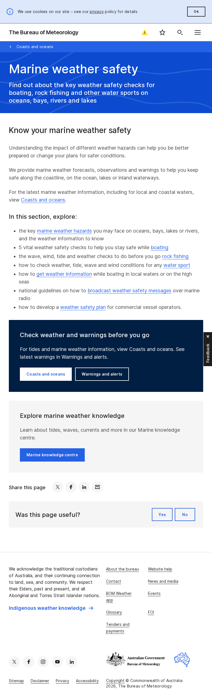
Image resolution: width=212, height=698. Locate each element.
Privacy (62, 680)
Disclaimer (40, 680)
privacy (97, 11)
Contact (113, 581)
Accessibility (87, 680)
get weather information (64, 274)
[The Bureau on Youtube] (57, 661)
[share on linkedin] (84, 487)
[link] (51, 608)
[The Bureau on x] (14, 661)
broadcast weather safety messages (129, 290)
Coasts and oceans (35, 46)
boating (159, 247)
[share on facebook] (70, 487)
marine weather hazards (64, 231)
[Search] (180, 32)
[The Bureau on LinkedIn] (71, 661)
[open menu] (197, 32)
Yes (162, 514)
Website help (160, 569)
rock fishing (175, 256)
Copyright (115, 680)
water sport (176, 265)
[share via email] (97, 487)
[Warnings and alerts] (144, 32)
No (185, 514)
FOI (151, 612)
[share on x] (57, 487)
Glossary (114, 612)
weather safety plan (83, 307)
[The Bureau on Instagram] (43, 661)
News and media (163, 581)
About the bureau (122, 569)
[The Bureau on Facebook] (28, 661)
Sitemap (16, 680)
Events (154, 593)
